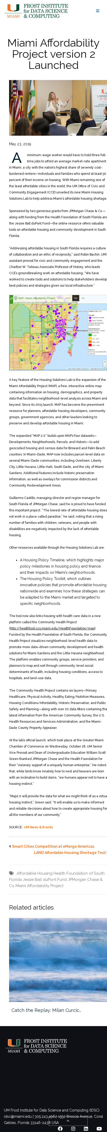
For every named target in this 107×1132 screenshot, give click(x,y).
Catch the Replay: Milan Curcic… (46, 1010)
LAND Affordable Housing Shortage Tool (69, 853)
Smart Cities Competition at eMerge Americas (53, 846)
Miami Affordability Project (39, 885)
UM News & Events (38, 827)
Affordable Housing (34, 873)
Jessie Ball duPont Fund (45, 879)
